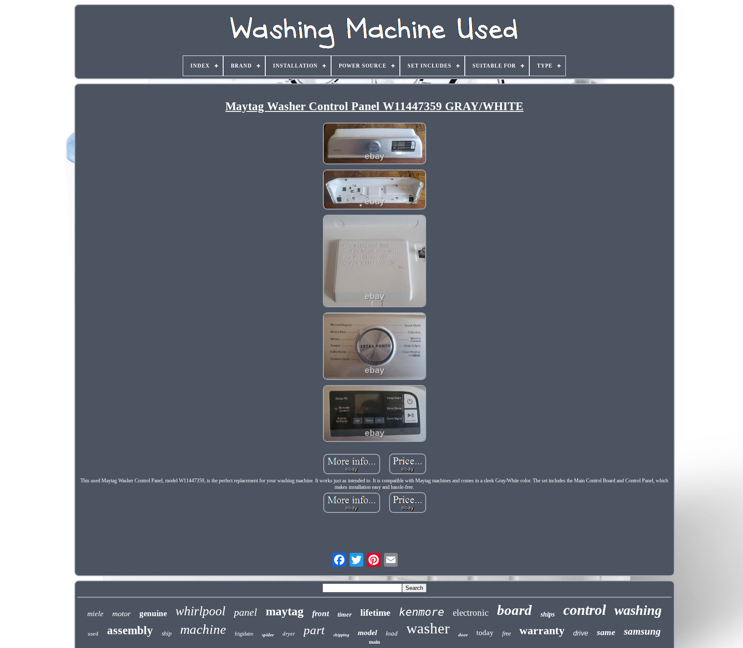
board (514, 610)
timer (345, 614)
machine (203, 629)
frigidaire (244, 634)
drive (580, 633)
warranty (542, 630)
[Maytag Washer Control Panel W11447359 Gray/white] (374, 144)
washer (428, 628)
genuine (153, 613)
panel (245, 612)
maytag (285, 611)
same (606, 632)
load (392, 633)
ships (547, 614)
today (485, 633)
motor (121, 613)
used (93, 633)
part (314, 630)
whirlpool (200, 611)
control (584, 610)
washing (638, 610)
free (506, 633)
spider (268, 634)
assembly (130, 630)
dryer (288, 633)
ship (167, 633)
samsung (642, 631)
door (463, 634)
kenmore (421, 612)
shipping (341, 635)
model (367, 632)
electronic (470, 613)
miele (95, 614)
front (320, 613)
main (374, 642)
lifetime (375, 612)
